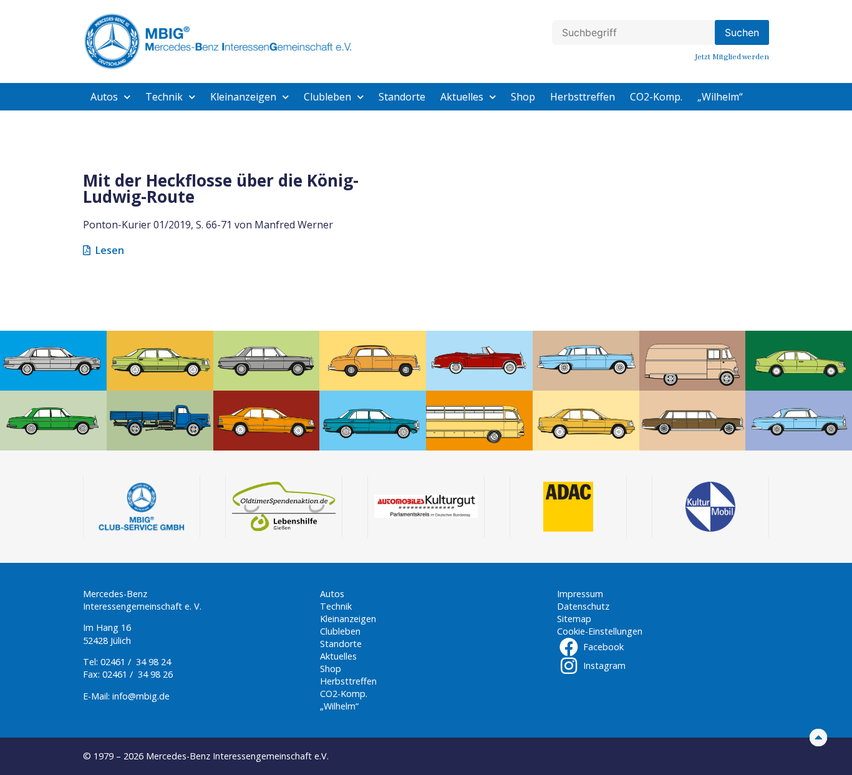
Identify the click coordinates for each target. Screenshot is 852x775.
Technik (164, 97)
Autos (104, 97)
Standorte (402, 97)
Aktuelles (461, 97)
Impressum (580, 594)
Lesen (109, 250)
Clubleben (327, 97)
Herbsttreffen (582, 97)
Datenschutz (583, 606)
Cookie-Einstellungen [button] (599, 631)
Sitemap (574, 619)
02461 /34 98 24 (135, 662)
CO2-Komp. (656, 97)
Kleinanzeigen (243, 97)
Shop (523, 97)
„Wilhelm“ (720, 97)
